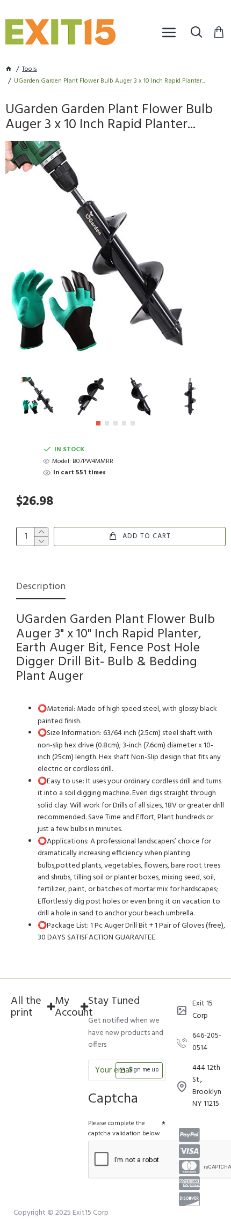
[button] (98, 423)
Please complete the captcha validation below (124, 1128)
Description (41, 587)
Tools (29, 69)
